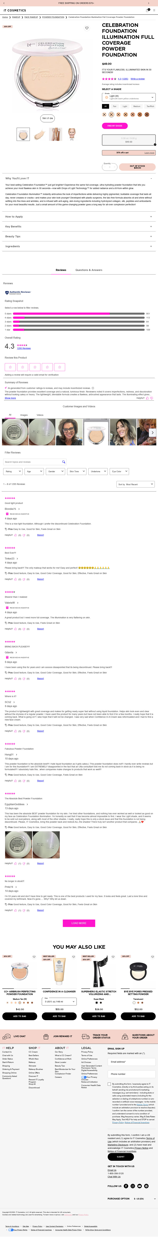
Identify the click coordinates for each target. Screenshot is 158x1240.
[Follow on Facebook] (126, 1186)
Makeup (32, 1062)
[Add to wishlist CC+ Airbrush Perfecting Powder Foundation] (34, 957)
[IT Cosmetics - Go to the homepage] (15, 10)
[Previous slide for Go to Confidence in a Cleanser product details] (45, 971)
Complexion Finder (63, 1074)
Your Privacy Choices (89, 1078)
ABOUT (62, 1048)
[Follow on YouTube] (139, 1186)
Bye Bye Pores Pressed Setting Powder (138, 993)
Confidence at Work (63, 1059)
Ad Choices (86, 1062)
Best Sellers (34, 1055)
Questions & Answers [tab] (88, 270)
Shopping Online (9, 1073)
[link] (147, 10)
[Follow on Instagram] (133, 1186)
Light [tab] (125, 106)
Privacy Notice (141, 1148)
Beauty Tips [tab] (12, 236)
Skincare (32, 1066)
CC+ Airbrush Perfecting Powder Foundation (19, 993)
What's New (34, 1059)
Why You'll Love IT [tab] (17, 178)
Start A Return (8, 1062)
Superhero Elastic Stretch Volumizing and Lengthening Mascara (98, 993)
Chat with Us (7, 1055)
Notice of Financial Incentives (122, 1151)
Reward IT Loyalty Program (36, 1081)
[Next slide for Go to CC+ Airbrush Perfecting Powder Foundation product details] (34, 971)
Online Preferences (89, 1059)
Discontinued (34, 1088)
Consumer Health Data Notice (91, 1086)
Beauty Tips (60, 1066)
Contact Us (7, 1052)
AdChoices (68, 1215)
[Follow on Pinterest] (146, 1186)
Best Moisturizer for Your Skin (65, 1070)
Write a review (138, 78)
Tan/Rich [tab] (150, 106)
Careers (58, 1077)
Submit (121, 1157)
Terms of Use (86, 1055)
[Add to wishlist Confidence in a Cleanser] (73, 957)
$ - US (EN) (139, 1199)
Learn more (149, 153)
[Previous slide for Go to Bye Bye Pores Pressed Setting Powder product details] (124, 971)
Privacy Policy (87, 1052)
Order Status (7, 1059)
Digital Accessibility (89, 1070)
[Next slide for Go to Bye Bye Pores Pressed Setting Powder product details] (153, 971)
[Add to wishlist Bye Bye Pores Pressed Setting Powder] (152, 957)
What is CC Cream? (63, 1055)
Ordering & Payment (10, 1069)
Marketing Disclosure (118, 1144)
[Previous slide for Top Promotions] (4, 3)
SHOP (34, 1048)
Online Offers (34, 1073)
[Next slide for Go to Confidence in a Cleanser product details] (74, 971)
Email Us (112, 1170)
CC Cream (33, 1052)
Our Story (59, 1052)
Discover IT (33, 1076)
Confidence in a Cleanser (59, 992)
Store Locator (60, 1062)
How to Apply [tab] (14, 216)
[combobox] (129, 97)
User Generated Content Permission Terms (91, 1067)
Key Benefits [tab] (13, 226)
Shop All (32, 1084)
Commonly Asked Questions (9, 1077)
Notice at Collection (89, 1082)
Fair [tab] (114, 106)
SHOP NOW (88, 3)
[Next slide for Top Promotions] (148, 3)
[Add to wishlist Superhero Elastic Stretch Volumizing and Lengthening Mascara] (113, 957)
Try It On (48, 118)
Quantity (107, 163)
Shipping (6, 1066)
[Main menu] (154, 10)
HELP (8, 1048)
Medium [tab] (136, 106)
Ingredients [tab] (12, 246)
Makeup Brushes (36, 1069)
